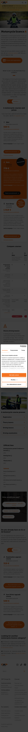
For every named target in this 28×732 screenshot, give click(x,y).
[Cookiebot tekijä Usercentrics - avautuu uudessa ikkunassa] (20, 346)
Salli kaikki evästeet (14, 375)
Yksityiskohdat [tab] (14, 350)
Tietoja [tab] (23, 350)
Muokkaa (13, 379)
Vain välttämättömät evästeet (14, 384)
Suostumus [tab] (5, 350)
